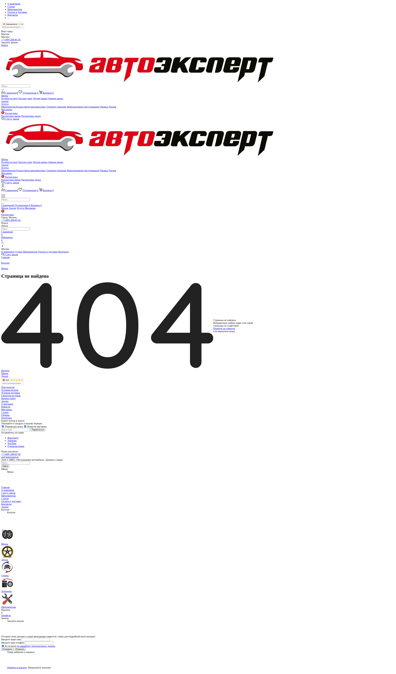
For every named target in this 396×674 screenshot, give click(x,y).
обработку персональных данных (37, 646)
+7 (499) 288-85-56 (11, 39)
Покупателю (8, 387)
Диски (4, 376)
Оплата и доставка (48, 251)
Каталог (5, 370)
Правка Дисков (108, 107)
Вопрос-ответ (8, 398)
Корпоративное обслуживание (83, 107)
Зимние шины (55, 98)
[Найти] (2, 89)
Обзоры (5, 415)
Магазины (6, 109)
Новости (5, 406)
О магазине (7, 404)
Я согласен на (30, 646)
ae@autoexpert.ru (10, 457)
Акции (5, 101)
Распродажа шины (11, 116)
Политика (6, 418)
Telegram (12, 440)
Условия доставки (10, 393)
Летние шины (40, 98)
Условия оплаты (9, 390)
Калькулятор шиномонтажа (30, 107)
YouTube (11, 443)
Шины (4, 95)
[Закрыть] (2, 243)
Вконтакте (12, 438)
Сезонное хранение (56, 107)
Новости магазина (37, 426)
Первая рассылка (14, 426)
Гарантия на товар (11, 395)
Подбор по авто (9, 98)
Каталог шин (25, 98)
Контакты (63, 251)
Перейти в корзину (17, 667)
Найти (5, 466)
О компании (7, 251)
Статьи (18, 251)
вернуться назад (226, 331)
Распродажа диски (31, 116)
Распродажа (7, 214)
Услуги (5, 104)
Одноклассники (15, 446)
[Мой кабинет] (2, 186)
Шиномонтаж (8, 107)
